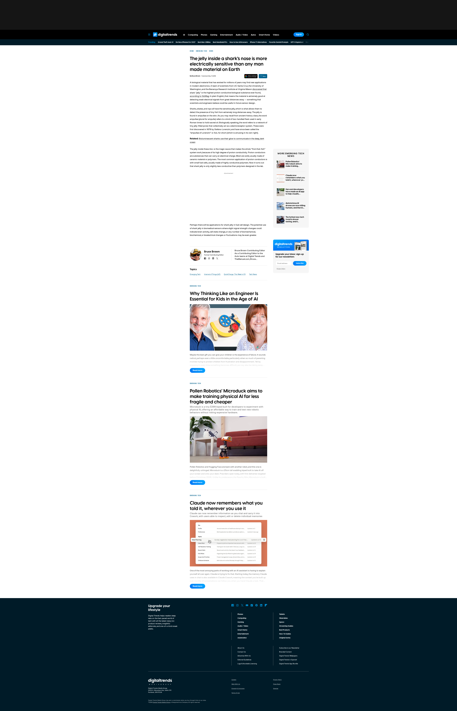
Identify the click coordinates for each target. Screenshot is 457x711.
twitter (217, 258)
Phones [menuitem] (204, 35)
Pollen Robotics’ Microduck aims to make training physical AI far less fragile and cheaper (294, 166)
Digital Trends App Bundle (288, 664)
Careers (233, 680)
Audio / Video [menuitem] (242, 35)
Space (281, 622)
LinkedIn (261, 605)
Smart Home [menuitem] (264, 35)
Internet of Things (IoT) (212, 274)
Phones (240, 614)
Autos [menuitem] (253, 35)
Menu (149, 34)
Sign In (299, 34)
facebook (205, 258)
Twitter (242, 605)
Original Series (284, 638)
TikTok (252, 605)
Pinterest (256, 605)
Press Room (277, 684)
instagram (209, 258)
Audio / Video (243, 626)
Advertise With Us (244, 656)
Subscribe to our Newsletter (289, 648)
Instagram (237, 605)
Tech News (253, 274)
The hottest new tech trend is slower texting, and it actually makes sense (295, 220)
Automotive (242, 638)
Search (308, 34)
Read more (197, 370)
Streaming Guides (286, 626)
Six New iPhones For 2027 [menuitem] (185, 42)
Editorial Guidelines (244, 660)
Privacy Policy (281, 269)
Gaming (241, 622)
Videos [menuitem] (276, 35)
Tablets (282, 614)
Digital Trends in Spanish (288, 660)
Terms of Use (235, 693)
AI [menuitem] (184, 35)
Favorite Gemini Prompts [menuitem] (278, 42)
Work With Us (235, 684)
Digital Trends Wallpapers (288, 656)
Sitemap (275, 688)
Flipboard (266, 605)
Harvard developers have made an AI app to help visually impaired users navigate (295, 194)
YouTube (247, 605)
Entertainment (243, 634)
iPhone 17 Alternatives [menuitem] (258, 42)
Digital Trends (161, 38)
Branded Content (285, 652)
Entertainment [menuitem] (226, 35)
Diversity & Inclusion (238, 688)
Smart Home (242, 630)
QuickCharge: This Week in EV (235, 274)
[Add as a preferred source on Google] (251, 76)
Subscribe (300, 263)
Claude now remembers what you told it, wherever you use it (295, 179)
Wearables (283, 618)
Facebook (232, 605)
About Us (241, 648)
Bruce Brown (196, 76)
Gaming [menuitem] (213, 35)
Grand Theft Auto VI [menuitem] (165, 42)
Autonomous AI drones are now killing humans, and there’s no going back (295, 206)
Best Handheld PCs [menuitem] (220, 42)
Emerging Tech (195, 274)
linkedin (213, 258)
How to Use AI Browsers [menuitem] (239, 42)
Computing (242, 618)
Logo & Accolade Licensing (247, 664)
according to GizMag (199, 96)
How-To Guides (285, 634)
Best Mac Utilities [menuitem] (204, 42)
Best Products (284, 630)
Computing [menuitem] (193, 35)
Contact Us (242, 652)
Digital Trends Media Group (161, 702)
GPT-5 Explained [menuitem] (297, 42)
